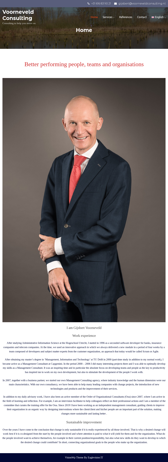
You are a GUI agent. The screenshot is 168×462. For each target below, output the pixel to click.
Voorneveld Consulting (18, 15)
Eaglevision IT (95, 457)
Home (94, 17)
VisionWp (70, 457)
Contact (142, 17)
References (125, 17)
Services (107, 17)
